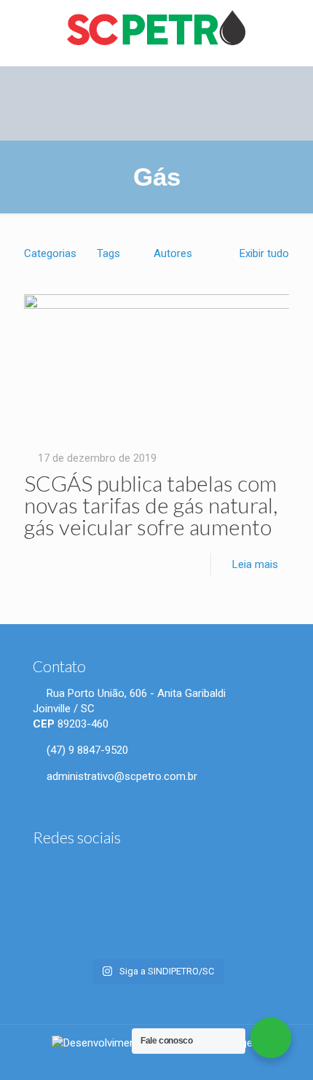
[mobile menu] (293, 29)
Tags (108, 253)
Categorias (50, 253)
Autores (173, 253)
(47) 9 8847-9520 (86, 750)
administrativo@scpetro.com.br (120, 776)
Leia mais (255, 564)
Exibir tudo (264, 253)
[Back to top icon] (293, 1057)
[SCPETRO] (156, 29)
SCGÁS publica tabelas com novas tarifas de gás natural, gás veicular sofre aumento (150, 505)
